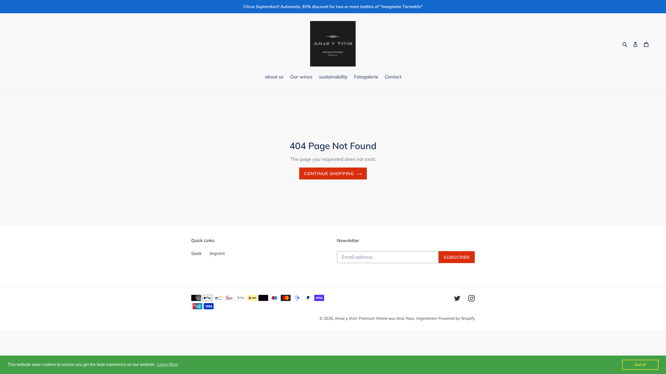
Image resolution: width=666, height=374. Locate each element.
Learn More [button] (167, 364)
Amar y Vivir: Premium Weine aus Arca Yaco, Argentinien (386, 318)
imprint (217, 253)
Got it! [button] (640, 365)
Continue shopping (329, 173)
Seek (196, 253)
